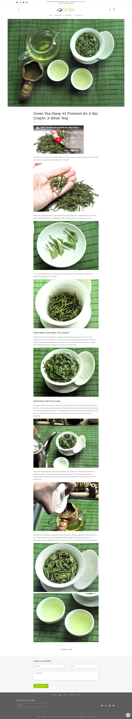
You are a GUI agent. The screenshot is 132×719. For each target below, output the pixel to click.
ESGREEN (43, 717)
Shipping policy (83, 716)
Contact (78, 695)
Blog (60, 695)
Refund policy (91, 716)
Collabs (71, 695)
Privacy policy (51, 716)
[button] (19, 10)
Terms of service (61, 716)
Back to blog (67, 649)
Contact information (72, 716)
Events (65, 695)
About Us (54, 695)
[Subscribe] (47, 705)
